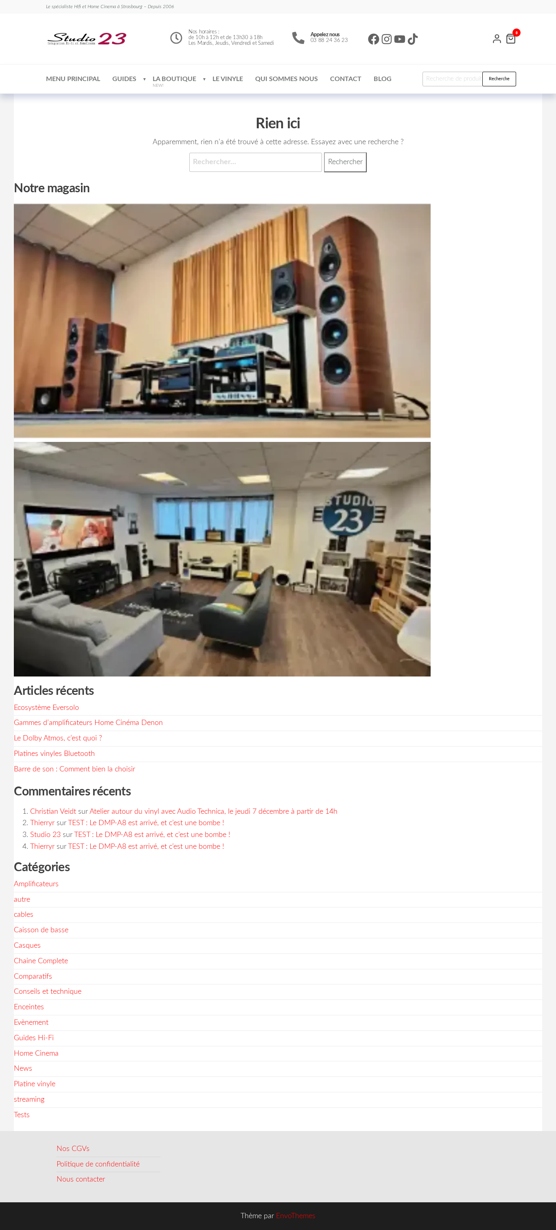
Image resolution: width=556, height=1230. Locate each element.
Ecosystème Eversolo (46, 708)
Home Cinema (36, 1053)
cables (23, 914)
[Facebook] (373, 39)
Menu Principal (73, 79)
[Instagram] (386, 39)
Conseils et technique (47, 991)
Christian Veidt (53, 811)
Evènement (31, 1022)
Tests (22, 1115)
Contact (345, 79)
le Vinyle (227, 79)
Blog (383, 79)
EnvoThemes (295, 1216)
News (23, 1068)
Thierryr (42, 823)
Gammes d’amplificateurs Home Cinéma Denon (88, 723)
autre (22, 899)
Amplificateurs (36, 884)
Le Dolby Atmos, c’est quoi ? (58, 738)
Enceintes (29, 1007)
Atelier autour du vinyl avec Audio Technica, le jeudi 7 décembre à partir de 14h (213, 811)
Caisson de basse (41, 930)
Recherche (499, 79)
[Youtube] (399, 39)
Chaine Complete (41, 961)
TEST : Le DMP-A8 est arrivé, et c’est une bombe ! (146, 823)
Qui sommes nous (286, 79)
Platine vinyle (34, 1084)
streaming (29, 1099)
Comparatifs (33, 976)
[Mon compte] (497, 38)
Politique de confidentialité (98, 1164)
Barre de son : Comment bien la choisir (74, 769)
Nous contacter (81, 1179)
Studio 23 (45, 835)
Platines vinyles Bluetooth (54, 754)
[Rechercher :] (255, 162)
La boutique (174, 82)
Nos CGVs (73, 1149)
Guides (124, 79)
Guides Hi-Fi (34, 1038)
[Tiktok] (412, 39)
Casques (27, 945)
